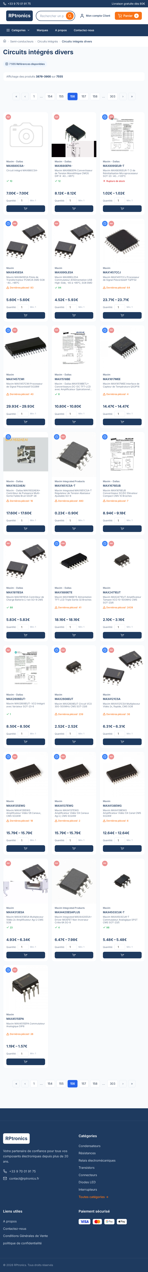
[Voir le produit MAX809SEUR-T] (122, 163)
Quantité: (11, 200)
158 (95, 96)
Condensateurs (89, 1146)
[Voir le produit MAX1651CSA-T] (74, 483)
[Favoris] (43, 117)
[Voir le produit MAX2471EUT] (122, 590)
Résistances (87, 1153)
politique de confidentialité (22, 1243)
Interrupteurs (88, 1189)
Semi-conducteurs (21, 41)
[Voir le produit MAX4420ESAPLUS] (74, 909)
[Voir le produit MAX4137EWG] (74, 803)
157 (84, 96)
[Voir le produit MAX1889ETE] (74, 590)
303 (112, 96)
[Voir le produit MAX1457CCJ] (122, 270)
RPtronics (19, 15)
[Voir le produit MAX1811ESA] (25, 590)
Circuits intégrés (47, 41)
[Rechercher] (70, 16)
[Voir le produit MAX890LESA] (74, 270)
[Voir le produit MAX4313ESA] (25, 909)
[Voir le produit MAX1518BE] (74, 376)
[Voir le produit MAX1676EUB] (122, 483)
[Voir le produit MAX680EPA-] (74, 163)
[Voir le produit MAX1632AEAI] (25, 483)
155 (61, 96)
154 (50, 96)
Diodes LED (87, 1182)
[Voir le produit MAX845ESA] (25, 270)
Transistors (86, 1168)
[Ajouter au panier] (25, 208)
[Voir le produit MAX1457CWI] (25, 376)
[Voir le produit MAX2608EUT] (74, 696)
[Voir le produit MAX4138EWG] (122, 803)
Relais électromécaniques (97, 1160)
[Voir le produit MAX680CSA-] (25, 163)
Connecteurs (88, 1175)
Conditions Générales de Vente (25, 1236)
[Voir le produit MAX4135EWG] (25, 803)
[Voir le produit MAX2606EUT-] (25, 696)
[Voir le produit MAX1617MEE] (122, 376)
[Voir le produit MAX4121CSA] (122, 696)
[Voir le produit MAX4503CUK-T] (122, 909)
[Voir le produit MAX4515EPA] (25, 1016)
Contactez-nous (84, 30)
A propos (61, 30)
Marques (42, 30)
